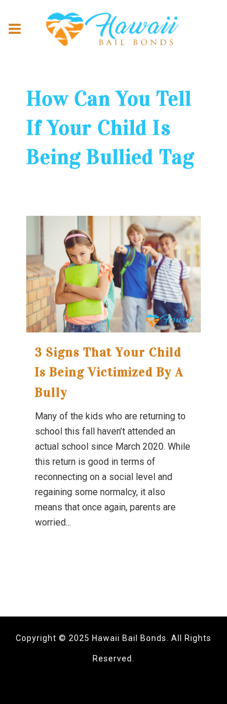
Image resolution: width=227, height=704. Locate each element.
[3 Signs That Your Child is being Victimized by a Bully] (113, 274)
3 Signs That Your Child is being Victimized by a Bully (109, 372)
